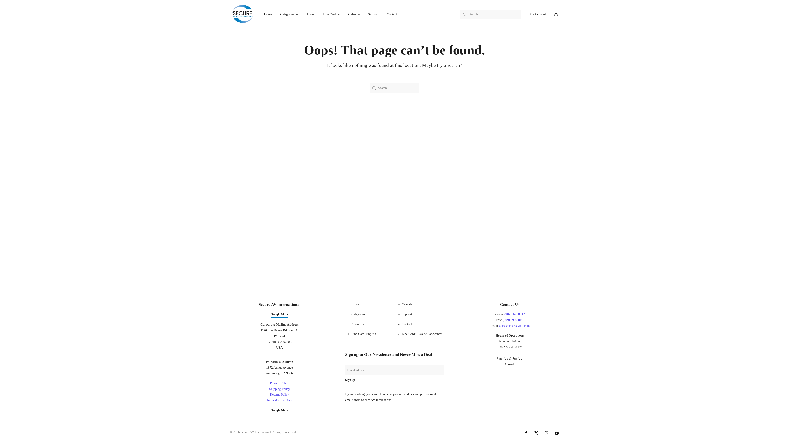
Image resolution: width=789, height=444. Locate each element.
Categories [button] (287, 14)
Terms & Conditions (279, 400)
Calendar (354, 14)
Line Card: (422, 334)
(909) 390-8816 (513, 320)
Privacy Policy (279, 383)
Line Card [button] (329, 14)
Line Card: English (363, 334)
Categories (358, 314)
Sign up (350, 380)
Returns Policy (279, 394)
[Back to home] (243, 14)
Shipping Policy (279, 389)
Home (268, 14)
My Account (537, 14)
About (310, 14)
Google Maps (279, 314)
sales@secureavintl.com (514, 325)
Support (373, 14)
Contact (392, 14)
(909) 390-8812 (514, 314)
